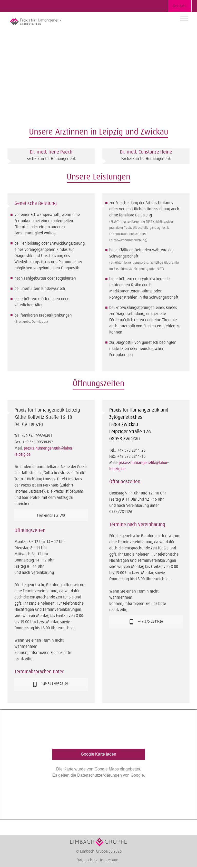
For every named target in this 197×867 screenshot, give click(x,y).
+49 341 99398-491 (55, 684)
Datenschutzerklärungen (99, 775)
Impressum (109, 860)
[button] (186, 7)
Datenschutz (86, 860)
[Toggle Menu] (184, 18)
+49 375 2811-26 (150, 621)
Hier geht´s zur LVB (51, 515)
